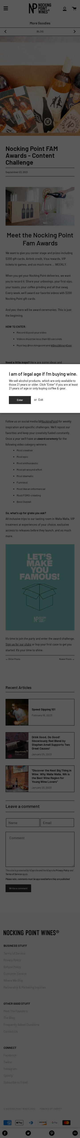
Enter (20, 399)
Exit (40, 399)
